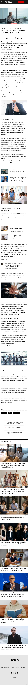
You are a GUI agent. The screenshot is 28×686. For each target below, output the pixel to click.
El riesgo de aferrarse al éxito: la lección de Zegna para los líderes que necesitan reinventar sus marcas (13, 647)
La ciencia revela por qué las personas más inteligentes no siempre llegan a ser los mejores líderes (13, 517)
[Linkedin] (21, 38)
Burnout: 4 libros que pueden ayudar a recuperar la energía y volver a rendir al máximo (13, 620)
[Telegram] (18, 38)
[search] (26, 2)
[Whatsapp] (7, 38)
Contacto (17, 666)
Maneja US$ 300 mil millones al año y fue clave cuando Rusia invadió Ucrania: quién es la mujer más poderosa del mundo (18, 179)
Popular (6, 419)
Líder (10, 412)
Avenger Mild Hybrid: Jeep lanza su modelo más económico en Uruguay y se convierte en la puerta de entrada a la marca (14, 428)
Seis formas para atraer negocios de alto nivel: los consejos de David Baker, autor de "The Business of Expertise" (13, 266)
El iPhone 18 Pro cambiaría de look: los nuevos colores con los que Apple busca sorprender (15, 433)
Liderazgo (16, 412)
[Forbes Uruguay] (7, 2)
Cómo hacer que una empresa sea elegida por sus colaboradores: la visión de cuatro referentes (13, 544)
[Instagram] (15, 673)
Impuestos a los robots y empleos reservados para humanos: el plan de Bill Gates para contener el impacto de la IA (13, 594)
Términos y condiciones (5, 666)
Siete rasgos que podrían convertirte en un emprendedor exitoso (18, 237)
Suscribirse (21, 1)
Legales (13, 666)
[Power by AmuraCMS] (14, 677)
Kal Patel (3, 35)
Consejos (4, 412)
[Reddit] (15, 38)
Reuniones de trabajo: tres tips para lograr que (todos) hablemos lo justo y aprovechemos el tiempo (18, 229)
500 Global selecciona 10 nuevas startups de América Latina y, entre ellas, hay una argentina (18, 172)
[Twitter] (10, 38)
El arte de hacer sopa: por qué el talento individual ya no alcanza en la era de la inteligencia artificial (12, 491)
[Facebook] (12, 38)
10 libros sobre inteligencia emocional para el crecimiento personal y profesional (14, 569)
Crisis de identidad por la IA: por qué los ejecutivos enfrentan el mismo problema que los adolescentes (13, 465)
